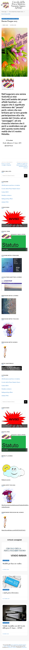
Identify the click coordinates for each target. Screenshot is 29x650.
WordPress (24, 647)
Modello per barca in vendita (12, 564)
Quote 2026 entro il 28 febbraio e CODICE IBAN (12, 225)
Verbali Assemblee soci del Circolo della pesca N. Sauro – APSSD (14, 627)
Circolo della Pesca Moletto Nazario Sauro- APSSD (18, 5)
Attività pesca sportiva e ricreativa (11, 185)
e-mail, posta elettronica (10, 593)
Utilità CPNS (5, 202)
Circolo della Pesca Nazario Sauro (10, 18)
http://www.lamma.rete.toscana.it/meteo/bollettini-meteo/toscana (15, 506)
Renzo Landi (5, 25)
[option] (14, 218)
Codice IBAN (5, 192)
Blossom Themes (12, 647)
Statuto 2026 (5, 249)
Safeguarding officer (7, 199)
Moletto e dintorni (6, 195)
